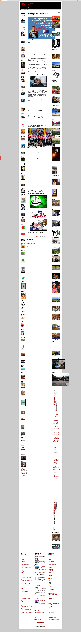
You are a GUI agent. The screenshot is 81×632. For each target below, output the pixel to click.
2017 (53, 519)
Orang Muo (36, 565)
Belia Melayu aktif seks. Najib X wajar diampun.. (56, 475)
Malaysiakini (50, 611)
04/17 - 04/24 (54, 499)
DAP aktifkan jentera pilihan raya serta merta (26, 609)
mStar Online (50, 604)
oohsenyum (36, 559)
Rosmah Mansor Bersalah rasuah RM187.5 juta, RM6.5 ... (56, 432)
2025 (53, 388)
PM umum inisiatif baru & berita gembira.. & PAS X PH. (56, 446)
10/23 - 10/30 (54, 401)
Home (21, 9)
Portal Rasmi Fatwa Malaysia (38, 624)
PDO (22, 579)
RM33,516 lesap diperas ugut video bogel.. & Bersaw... (56, 450)
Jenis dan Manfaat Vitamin (51, 567)
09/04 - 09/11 (54, 408)
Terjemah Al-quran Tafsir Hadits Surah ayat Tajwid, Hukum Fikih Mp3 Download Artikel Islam (40, 617)
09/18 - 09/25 (54, 406)
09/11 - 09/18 (54, 407)
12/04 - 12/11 (54, 395)
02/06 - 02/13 (54, 509)
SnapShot (23, 611)
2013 (53, 523)
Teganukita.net (37, 599)
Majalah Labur (37, 554)
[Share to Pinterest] (44, 236)
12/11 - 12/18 (54, 394)
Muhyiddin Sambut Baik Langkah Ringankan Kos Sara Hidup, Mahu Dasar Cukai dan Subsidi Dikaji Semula (27, 556)
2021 (53, 515)
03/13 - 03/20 (54, 504)
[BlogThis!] (42, 236)
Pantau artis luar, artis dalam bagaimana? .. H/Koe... (56, 456)
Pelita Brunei (50, 599)
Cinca (22, 602)
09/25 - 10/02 (54, 405)
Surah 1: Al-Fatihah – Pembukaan (38, 611)
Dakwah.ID (50, 560)
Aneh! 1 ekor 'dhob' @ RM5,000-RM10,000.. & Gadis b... (56, 424)
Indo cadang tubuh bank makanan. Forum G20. (56, 430)
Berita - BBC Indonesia (51, 612)
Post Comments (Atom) (33, 243)
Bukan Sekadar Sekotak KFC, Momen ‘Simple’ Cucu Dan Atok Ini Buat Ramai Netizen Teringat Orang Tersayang (27, 574)
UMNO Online (23, 558)
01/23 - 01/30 (54, 511)
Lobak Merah (23, 572)
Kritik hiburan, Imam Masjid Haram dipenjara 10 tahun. (56, 452)
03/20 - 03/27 (54, 503)
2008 (53, 528)
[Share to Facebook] (43, 236)
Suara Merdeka (24, 554)
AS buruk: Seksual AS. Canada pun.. (55, 418)
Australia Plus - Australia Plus (52, 613)
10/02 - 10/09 (54, 404)
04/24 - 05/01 (54, 498)
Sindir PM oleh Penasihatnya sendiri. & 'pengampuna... (56, 480)
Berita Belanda (50, 575)
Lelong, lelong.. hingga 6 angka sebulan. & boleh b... (56, 479)
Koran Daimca (50, 586)
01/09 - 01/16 (54, 513)
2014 (53, 522)
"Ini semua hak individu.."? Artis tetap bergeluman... (56, 412)
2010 (53, 526)
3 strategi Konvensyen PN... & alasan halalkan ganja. (56, 476)
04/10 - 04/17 (54, 500)
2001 (53, 530)
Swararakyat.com (51, 557)
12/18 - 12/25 (54, 393)
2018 (53, 518)
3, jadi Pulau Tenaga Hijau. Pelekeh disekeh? (56, 462)
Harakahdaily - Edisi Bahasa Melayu (53, 589)
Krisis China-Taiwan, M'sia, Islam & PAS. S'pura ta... (56, 457)
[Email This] (41, 236)
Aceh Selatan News (51, 569)
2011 (53, 525)
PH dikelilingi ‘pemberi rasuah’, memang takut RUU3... (56, 434)
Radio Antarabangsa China (52, 593)
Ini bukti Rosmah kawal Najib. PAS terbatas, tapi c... (56, 428)
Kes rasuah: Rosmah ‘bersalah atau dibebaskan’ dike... (55, 437)
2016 (53, 520)
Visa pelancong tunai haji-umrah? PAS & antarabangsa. (56, 411)
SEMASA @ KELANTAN (38, 587)
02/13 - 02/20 (54, 508)
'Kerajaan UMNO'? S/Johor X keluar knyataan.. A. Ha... (56, 459)
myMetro (50, 607)
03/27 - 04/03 (54, 502)
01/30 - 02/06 (54, 510)
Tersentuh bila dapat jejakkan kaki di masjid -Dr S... (56, 422)
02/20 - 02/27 (54, 507)
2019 (53, 517)
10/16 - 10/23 (54, 402)
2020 (53, 516)
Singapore (50, 580)
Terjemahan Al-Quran (37, 610)
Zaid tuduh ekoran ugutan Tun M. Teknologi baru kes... (56, 468)
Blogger (43, 626)
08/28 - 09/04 (54, 409)
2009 (53, 527)
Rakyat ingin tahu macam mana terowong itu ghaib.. (56, 438)
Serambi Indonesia (51, 554)
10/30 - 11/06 (54, 400)
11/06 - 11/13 (54, 399)
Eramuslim (50, 572)
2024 (53, 389)
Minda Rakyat (23, 605)
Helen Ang (23, 588)
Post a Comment (30, 240)
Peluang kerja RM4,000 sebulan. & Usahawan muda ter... (56, 466)
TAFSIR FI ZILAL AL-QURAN (38, 619)
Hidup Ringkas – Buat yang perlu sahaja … (54, 603)
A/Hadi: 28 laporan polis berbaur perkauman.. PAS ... (56, 473)
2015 (53, 521)
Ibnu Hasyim (27, 4)
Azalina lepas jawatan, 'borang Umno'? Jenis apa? (56, 448)
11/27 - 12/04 (54, 396)
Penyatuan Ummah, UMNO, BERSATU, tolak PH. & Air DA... (56, 417)
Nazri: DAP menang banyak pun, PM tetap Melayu (40, 595)
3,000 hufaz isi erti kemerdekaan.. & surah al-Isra (56, 414)
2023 (53, 390)
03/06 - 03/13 (54, 505)
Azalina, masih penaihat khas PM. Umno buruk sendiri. (56, 440)
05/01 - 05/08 (54, 497)
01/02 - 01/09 (54, 514)
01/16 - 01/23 (54, 512)
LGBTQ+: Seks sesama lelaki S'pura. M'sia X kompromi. (56, 469)
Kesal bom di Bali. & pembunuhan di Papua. (56, 463)
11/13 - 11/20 (54, 398)
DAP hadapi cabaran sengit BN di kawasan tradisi (27, 586)
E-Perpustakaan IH (25, 9)
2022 (53, 391)
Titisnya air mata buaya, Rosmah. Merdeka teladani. (56, 426)
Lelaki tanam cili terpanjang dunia (25, 570)
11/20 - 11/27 (54, 397)
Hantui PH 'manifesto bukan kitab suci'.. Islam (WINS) (56, 460)
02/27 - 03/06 (54, 506)
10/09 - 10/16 (54, 403)
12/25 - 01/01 (54, 392)
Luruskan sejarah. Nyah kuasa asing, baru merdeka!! (56, 442)
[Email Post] (40, 236)
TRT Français (50, 583)
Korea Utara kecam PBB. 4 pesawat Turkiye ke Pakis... (56, 420)
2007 (53, 529)
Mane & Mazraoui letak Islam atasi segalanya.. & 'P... (56, 454)
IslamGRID (36, 621)
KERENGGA (23, 561)
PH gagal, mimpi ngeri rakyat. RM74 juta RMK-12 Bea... (56, 471)
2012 (53, 524)
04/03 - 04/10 (54, 501)
